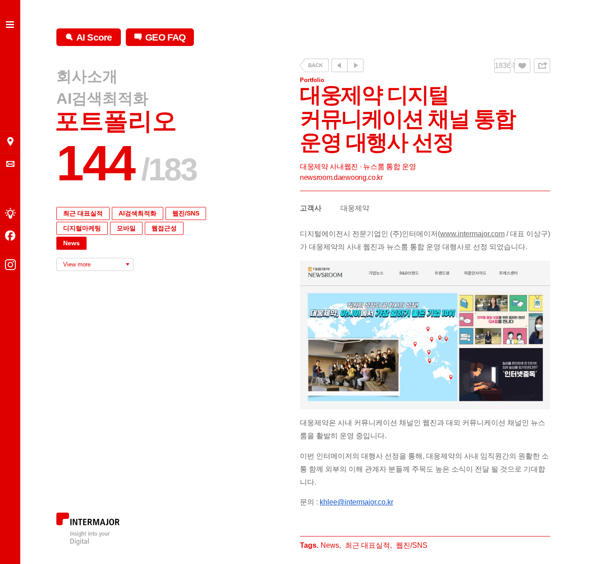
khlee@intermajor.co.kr (356, 502)
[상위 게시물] (339, 65)
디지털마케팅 (82, 228)
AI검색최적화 (102, 98)
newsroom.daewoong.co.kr (341, 177)
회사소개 (87, 77)
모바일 (126, 228)
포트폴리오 (116, 121)
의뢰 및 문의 (10, 164)
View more (77, 264)
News (71, 243)
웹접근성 (164, 228)
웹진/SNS (185, 213)
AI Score (94, 37)
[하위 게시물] (355, 65)
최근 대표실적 (83, 213)
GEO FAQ (165, 37)
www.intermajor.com (472, 234)
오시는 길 (10, 141)
